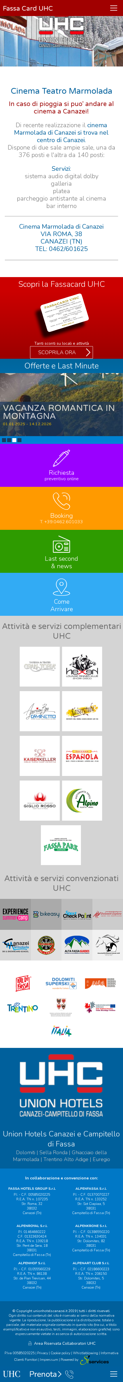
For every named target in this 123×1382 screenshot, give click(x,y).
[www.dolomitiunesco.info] (100, 993)
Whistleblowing (85, 1353)
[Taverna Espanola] (82, 777)
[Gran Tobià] (40, 688)
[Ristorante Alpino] (82, 822)
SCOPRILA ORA (57, 352)
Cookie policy (60, 1353)
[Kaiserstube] (82, 733)
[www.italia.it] (61, 1041)
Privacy (42, 1353)
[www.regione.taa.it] (61, 1017)
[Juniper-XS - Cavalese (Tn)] (94, 1360)
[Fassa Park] (61, 866)
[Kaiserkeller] (40, 777)
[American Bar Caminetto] (40, 733)
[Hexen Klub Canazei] (82, 688)
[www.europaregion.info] (100, 1017)
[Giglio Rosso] (40, 822)
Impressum (49, 1360)
